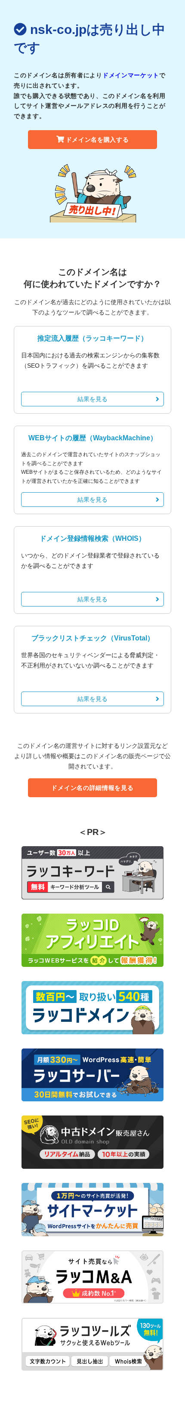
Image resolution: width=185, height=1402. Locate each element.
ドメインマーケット (130, 75)
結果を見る (92, 399)
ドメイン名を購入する (97, 139)
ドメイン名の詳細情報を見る (92, 787)
